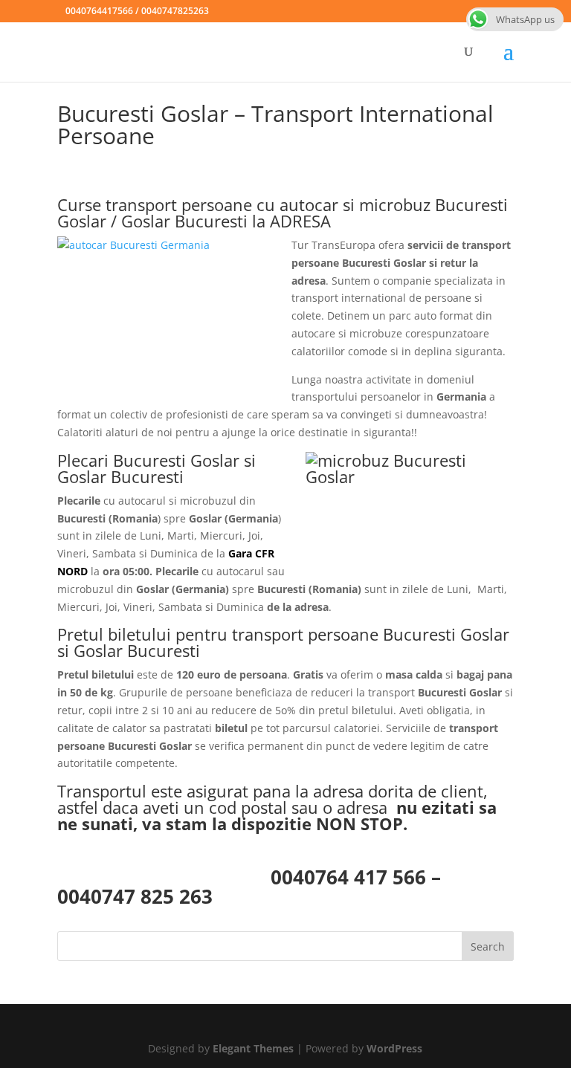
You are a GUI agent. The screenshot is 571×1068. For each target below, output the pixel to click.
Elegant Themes (253, 1048)
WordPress (394, 1048)
